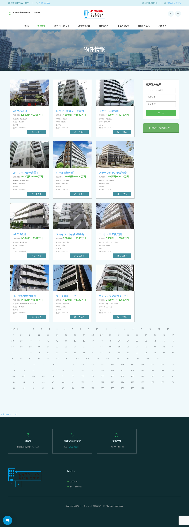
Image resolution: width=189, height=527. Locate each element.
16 (150, 329)
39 (21, 340)
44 (66, 340)
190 (112, 388)
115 (42, 364)
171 (92, 382)
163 (13, 382)
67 (101, 346)
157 (122, 376)
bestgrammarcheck (8, 414)
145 (172, 370)
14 (132, 329)
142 (142, 370)
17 (159, 329)
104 (97, 358)
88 (119, 352)
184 (52, 388)
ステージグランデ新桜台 (113, 172)
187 (82, 388)
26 (75, 335)
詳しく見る (36, 132)
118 (72, 364)
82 (66, 352)
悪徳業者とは (84, 25)
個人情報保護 (76, 487)
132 (42, 370)
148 (33, 376)
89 (128, 352)
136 (82, 370)
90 (137, 352)
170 (82, 382)
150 (52, 376)
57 (13, 346)
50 (119, 340)
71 (137, 346)
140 (122, 370)
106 (117, 358)
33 (137, 335)
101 (67, 358)
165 (33, 382)
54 (155, 340)
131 (33, 370)
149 (42, 376)
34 (146, 335)
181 (23, 388)
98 (39, 358)
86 (101, 352)
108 (137, 358)
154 (92, 376)
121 (102, 364)
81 (57, 352)
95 (13, 358)
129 (13, 370)
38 (13, 340)
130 (23, 370)
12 (115, 329)
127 (162, 364)
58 (21, 346)
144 (162, 370)
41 (39, 340)
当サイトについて (62, 25)
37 (173, 335)
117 (62, 364)
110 (156, 358)
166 (42, 382)
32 (128, 335)
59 (30, 346)
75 (173, 346)
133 (52, 370)
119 (82, 364)
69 (119, 346)
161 (162, 376)
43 (57, 340)
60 (39, 346)
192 (132, 388)
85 (93, 352)
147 (23, 376)
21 (30, 335)
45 (75, 340)
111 (166, 358)
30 (110, 335)
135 (72, 370)
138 (102, 370)
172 (102, 382)
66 (93, 346)
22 (39, 335)
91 (146, 352)
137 (92, 370)
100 (57, 358)
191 (122, 388)
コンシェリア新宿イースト (114, 296)
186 (72, 388)
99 (48, 358)
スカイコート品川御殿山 (70, 234)
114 (33, 364)
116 (52, 364)
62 (57, 346)
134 (62, 370)
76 (13, 352)
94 (173, 352)
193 (142, 388)
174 (122, 382)
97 (30, 358)
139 (112, 370)
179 (172, 382)
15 (141, 329)
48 (101, 340)
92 (155, 352)
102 (77, 358)
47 (93, 340)
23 (48, 335)
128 (172, 364)
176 (142, 382)
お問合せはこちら (174, 3)
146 (13, 376)
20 (21, 335)
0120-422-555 (44, 3)
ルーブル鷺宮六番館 (24, 296)
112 (13, 364)
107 (127, 358)
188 (92, 388)
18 (168, 329)
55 (164, 340)
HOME (26, 25)
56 (173, 340)
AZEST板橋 (19, 234)
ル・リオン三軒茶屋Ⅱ (26, 172)
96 (21, 358)
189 (102, 388)
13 (123, 329)
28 (93, 335)
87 (110, 352)
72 (146, 346)
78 (30, 352)
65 (84, 346)
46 (84, 340)
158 (132, 376)
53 (146, 340)
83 (75, 352)
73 (155, 346)
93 (164, 352)
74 (164, 346)
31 (119, 335)
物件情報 (41, 25)
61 (48, 346)
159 (142, 376)
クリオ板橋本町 (65, 172)
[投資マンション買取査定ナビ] (94, 14)
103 (87, 358)
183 (42, 388)
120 (92, 364)
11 (106, 329)
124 (132, 364)
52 (137, 340)
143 (152, 370)
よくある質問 (123, 25)
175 (132, 382)
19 (13, 335)
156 (112, 376)
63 (66, 346)
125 (142, 364)
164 (23, 382)
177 (152, 382)
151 (62, 376)
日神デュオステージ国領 (70, 111)
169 (72, 382)
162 (172, 376)
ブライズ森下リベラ (67, 296)
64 (75, 346)
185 (62, 388)
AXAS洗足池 (20, 111)
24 (57, 335)
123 (122, 364)
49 (110, 340)
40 (30, 340)
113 (23, 364)
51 (128, 340)
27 (84, 335)
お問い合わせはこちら (161, 127)
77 (21, 352)
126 (152, 364)
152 (72, 376)
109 (147, 358)
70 (128, 346)
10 (97, 329)
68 (110, 346)
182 (33, 388)
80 (48, 352)
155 (102, 376)
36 (164, 335)
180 (13, 388)
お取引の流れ (144, 25)
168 (62, 382)
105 (107, 358)
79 (39, 352)
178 (162, 382)
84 (84, 352)
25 (66, 335)
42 (48, 340)
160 (152, 376)
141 (132, 370)
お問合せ (162, 25)
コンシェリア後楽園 (110, 234)
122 (112, 364)
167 (52, 382)
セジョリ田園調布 (109, 111)
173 (112, 382)
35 (155, 335)
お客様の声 (104, 25)
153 (82, 376)
